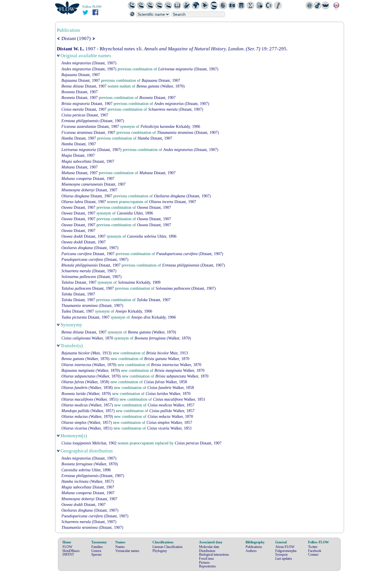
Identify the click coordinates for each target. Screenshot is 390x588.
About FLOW (284, 547)
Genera (96, 551)
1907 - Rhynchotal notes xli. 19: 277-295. (172, 48)
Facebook (314, 551)
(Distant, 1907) (88, 63)
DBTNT (68, 555)
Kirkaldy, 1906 (170, 126)
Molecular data (209, 547)
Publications (254, 547)
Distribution (207, 551)
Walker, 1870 (87, 338)
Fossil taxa (206, 559)
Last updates (283, 559)
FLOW (67, 547)
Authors (251, 551)
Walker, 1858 (165, 382)
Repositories (207, 566)
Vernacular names (127, 551)
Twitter (312, 547)
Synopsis (281, 555)
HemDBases (71, 551)
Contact (313, 555)
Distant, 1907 (80, 75)
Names (120, 547)
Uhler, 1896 (135, 213)
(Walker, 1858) (85, 382)
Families (97, 547)
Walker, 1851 (179, 399)
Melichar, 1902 (88, 443)
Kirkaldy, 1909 (139, 282)
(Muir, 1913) (86, 353)
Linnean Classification (167, 547)
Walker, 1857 (171, 405)
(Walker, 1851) (89, 399)
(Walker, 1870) (160, 86)
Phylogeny (159, 551)
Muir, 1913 (167, 353)
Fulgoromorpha (285, 551)
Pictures (204, 563)
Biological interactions (214, 555)
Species (96, 555)
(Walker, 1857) (87, 405)
